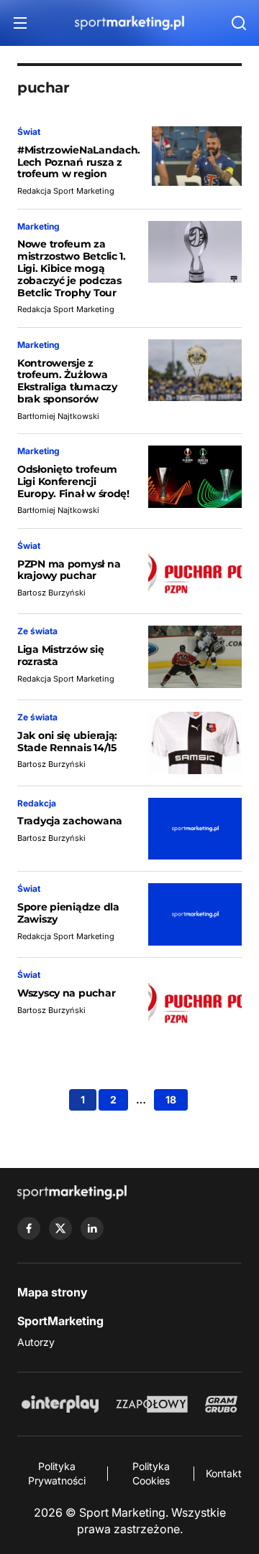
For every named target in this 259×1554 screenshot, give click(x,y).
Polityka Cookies (151, 1473)
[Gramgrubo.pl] (221, 1404)
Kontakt (224, 1473)
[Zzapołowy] (152, 1404)
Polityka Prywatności (57, 1473)
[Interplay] (60, 1404)
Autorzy (36, 1342)
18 (170, 1099)
